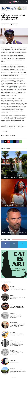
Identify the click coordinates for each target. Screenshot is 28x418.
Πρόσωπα (10, 10)
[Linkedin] (11, 141)
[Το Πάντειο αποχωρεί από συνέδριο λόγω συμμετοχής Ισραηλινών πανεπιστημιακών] (14, 165)
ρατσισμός (7, 135)
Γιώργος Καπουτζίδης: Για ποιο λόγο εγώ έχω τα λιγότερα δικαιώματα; (14, 233)
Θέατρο (11, 340)
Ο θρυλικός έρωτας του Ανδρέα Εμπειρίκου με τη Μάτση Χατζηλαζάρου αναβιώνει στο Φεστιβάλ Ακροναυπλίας (17, 343)
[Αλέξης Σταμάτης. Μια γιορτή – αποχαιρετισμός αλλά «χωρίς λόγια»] (5, 288)
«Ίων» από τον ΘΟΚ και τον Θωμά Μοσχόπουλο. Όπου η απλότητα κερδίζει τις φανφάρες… (17, 325)
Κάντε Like (5, 241)
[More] (16, 24)
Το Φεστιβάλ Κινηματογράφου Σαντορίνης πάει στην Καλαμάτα (17, 334)
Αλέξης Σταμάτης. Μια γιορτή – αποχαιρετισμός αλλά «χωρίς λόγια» (18, 288)
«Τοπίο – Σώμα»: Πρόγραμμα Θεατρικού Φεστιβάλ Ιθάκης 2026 (17, 307)
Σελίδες (6, 10)
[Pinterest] (8, 141)
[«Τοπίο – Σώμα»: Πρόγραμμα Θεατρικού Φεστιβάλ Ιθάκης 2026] (5, 306)
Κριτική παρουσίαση (13, 322)
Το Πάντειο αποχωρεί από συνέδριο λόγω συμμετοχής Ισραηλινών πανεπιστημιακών (14, 176)
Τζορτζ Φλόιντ (13, 50)
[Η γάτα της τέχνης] (14, 1)
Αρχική (2, 10)
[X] (5, 141)
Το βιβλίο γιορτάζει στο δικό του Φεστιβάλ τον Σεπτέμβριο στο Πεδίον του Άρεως (18, 371)
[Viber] (17, 141)
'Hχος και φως (12, 332)
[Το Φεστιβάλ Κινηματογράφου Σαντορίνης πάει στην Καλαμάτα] (5, 334)
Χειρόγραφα (14, 230)
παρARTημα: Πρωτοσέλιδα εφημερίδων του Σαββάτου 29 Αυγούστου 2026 (16, 353)
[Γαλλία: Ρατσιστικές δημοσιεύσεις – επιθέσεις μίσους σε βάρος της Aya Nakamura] (14, 193)
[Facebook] (2, 141)
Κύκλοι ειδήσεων (14, 202)
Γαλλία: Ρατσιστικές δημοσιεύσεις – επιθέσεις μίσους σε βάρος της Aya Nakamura (14, 204)
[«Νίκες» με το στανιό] (5, 361)
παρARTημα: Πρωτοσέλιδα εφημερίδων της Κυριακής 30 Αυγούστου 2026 (16, 316)
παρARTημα (12, 313)
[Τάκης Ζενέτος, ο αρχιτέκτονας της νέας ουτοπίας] (5, 297)
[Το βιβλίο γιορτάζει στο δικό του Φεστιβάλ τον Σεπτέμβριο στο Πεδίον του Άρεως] (5, 370)
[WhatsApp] (20, 141)
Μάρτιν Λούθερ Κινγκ (13, 87)
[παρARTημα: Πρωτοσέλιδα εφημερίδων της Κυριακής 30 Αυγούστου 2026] (5, 315)
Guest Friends (12, 360)
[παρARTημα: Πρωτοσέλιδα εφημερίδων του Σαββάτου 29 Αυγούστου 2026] (5, 352)
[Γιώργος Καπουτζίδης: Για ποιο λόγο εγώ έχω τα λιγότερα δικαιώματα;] (14, 221)
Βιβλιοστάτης (12, 368)
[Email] (14, 141)
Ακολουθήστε (14, 241)
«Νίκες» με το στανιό (14, 362)
